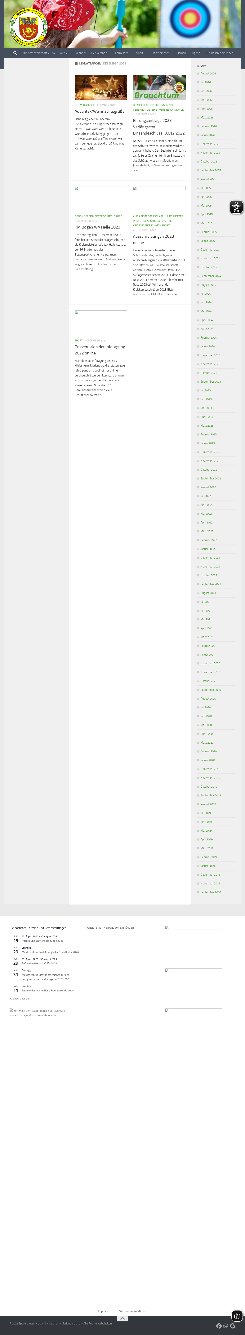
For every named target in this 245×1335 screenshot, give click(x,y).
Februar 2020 (209, 751)
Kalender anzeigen (20, 998)
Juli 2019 (206, 813)
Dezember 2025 (210, 144)
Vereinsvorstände (171, 109)
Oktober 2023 (209, 373)
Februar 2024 (209, 337)
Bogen (79, 216)
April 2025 (207, 214)
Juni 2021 (206, 610)
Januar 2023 (208, 443)
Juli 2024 (206, 293)
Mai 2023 (206, 408)
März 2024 (207, 329)
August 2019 (208, 804)
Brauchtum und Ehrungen (150, 105)
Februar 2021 (209, 645)
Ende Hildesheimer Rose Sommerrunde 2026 (48, 990)
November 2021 (210, 566)
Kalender (80, 53)
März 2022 (207, 531)
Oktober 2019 (209, 786)
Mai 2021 (206, 619)
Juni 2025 (206, 196)
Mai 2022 (206, 513)
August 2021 (208, 593)
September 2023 (211, 381)
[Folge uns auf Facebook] (219, 1326)
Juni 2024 (206, 302)
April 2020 (207, 734)
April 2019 (207, 839)
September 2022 (211, 478)
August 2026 (208, 73)
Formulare (121, 53)
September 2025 (211, 170)
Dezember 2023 (210, 355)
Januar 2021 (208, 654)
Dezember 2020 (210, 663)
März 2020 (207, 742)
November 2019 (210, 778)
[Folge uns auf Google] (232, 1326)
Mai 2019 (206, 830)
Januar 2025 (208, 241)
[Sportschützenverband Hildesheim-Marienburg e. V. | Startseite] (29, 27)
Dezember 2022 (210, 452)
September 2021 (211, 584)
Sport (139, 53)
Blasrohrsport (160, 53)
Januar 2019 (208, 866)
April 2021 (207, 628)
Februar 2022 (209, 540)
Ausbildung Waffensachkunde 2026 (43, 940)
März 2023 (207, 425)
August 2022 (208, 487)
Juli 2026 (206, 82)
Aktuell (64, 53)
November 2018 (210, 883)
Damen (181, 53)
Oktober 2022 (209, 469)
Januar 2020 (208, 760)
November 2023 (210, 364)
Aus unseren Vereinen (220, 53)
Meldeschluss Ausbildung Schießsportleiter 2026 (50, 952)
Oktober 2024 (209, 267)
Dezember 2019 (210, 769)
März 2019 (207, 848)
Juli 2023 (206, 390)
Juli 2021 (206, 601)
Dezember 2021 (210, 557)
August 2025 (208, 179)
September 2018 (211, 892)
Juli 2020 (206, 707)
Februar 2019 (209, 857)
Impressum (105, 1311)
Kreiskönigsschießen (156, 221)
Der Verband (99, 53)
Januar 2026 (208, 135)
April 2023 (207, 417)
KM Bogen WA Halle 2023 (97, 227)
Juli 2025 (206, 188)
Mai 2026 (206, 100)
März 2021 (207, 637)
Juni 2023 (206, 399)
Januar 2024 (208, 346)
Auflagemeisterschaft (148, 216)
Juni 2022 (206, 505)
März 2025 (207, 223)
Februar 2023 (209, 434)
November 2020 (210, 672)
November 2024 (210, 258)
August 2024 (208, 285)
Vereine (152, 109)
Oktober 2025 (209, 161)
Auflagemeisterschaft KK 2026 (39, 963)
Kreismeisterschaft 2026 (39, 53)
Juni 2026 (206, 91)
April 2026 (207, 108)
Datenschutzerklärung (133, 1311)
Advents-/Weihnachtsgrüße (100, 111)
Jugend (195, 53)
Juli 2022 (206, 496)
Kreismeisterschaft (98, 216)
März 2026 (207, 117)
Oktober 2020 (209, 681)
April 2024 (207, 320)
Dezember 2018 (210, 874)
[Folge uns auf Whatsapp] (226, 1326)
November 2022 (210, 461)
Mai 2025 (206, 205)
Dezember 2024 (210, 249)
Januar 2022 (208, 549)
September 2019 (211, 795)
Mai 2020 (206, 725)
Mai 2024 (206, 311)
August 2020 (208, 698)
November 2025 (210, 152)
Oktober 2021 (209, 575)
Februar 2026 (209, 126)
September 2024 (211, 276)
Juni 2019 (206, 822)
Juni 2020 (206, 716)
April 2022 (207, 522)
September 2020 (211, 690)
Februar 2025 (209, 232)
